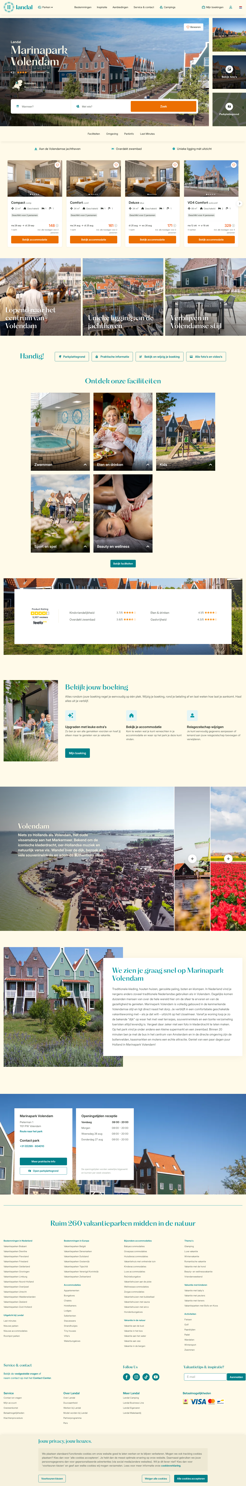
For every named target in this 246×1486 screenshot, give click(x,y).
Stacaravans (70, 1320)
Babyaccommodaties (134, 1246)
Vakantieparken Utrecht (15, 1291)
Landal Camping (131, 1397)
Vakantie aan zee (132, 1341)
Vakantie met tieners (194, 1300)
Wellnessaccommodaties (136, 1286)
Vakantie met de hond (195, 1266)
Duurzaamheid (70, 1402)
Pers (65, 1423)
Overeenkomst (11, 1407)
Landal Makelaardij (132, 1413)
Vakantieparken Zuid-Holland (18, 1307)
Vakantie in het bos (133, 1331)
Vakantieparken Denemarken (78, 1251)
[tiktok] (146, 1379)
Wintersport (190, 1344)
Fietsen (188, 1319)
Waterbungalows (72, 1341)
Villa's (67, 1336)
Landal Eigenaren (131, 1407)
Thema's (188, 1240)
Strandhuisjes (70, 1325)
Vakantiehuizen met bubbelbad (139, 1296)
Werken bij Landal (72, 1407)
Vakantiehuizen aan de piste (137, 1281)
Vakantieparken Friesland (16, 1261)
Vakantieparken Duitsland (76, 1256)
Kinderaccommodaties (135, 1266)
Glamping (189, 1246)
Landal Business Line (133, 1402)
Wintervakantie (191, 1256)
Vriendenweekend (193, 1276)
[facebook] (127, 1379)
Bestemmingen (82, 7)
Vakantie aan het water (135, 1336)
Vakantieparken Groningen (17, 1271)
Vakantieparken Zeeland (15, 1301)
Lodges (67, 1310)
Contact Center (42, 1377)
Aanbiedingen (120, 7)
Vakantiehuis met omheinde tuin (140, 1261)
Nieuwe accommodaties (15, 1331)
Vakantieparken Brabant (15, 1246)
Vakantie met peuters (194, 1295)
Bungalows (69, 1295)
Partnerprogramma (72, 1418)
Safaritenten (70, 1315)
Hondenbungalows (133, 1312)
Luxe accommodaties (134, 1271)
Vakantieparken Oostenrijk (77, 1261)
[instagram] (137, 1379)
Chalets (67, 1300)
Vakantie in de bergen (134, 1346)
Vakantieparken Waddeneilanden (20, 1296)
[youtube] (155, 1379)
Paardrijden (189, 1329)
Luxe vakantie (191, 1251)
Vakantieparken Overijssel (16, 1286)
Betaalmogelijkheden (14, 1413)
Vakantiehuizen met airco (136, 1307)
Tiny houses (70, 1331)
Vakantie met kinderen (195, 1285)
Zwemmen (189, 1349)
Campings (169, 7)
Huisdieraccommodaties (136, 1256)
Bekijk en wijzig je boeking (162, 356)
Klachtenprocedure (13, 1418)
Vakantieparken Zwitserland (77, 1276)
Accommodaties (72, 1285)
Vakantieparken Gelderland (17, 1266)
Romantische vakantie (195, 1261)
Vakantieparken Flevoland (16, 1256)
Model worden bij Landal (75, 1413)
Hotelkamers (70, 1305)
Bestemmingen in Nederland (18, 1240)
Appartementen (71, 1290)
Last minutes (10, 1320)
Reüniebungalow (132, 1276)
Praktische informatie (114, 356)
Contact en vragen (13, 1397)
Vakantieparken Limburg (15, 1276)
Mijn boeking (77, 753)
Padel (187, 1334)
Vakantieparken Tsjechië (76, 1266)
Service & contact (144, 7)
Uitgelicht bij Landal (14, 1315)
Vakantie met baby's (194, 1290)
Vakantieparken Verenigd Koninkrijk (81, 1271)
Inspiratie (102, 7)
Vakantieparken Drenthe (15, 1251)
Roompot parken (12, 1336)
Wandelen (189, 1339)
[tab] (87, 859)
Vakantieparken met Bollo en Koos (201, 1305)
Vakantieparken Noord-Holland (19, 1281)
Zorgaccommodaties (134, 1291)
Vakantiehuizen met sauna (137, 1301)
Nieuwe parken (11, 1325)
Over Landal (69, 1397)
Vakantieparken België (75, 1246)
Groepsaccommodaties (135, 1251)
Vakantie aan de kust (134, 1325)
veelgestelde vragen (26, 1373)
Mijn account (10, 1402)
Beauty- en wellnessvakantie (198, 1271)
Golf (186, 1324)
